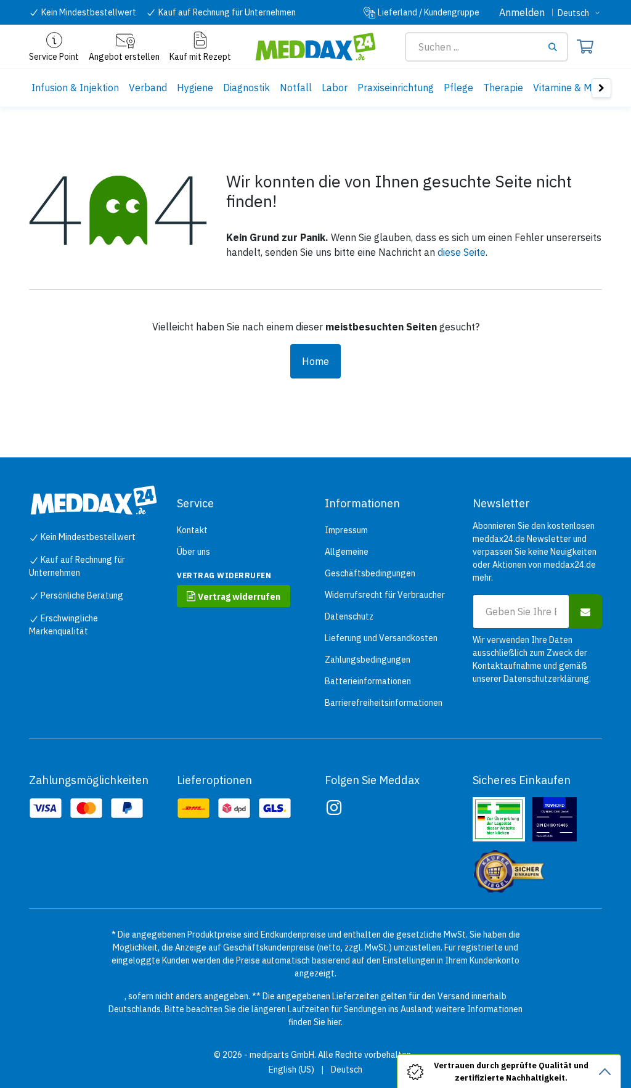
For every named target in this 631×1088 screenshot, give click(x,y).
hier (334, 1022)
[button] (585, 611)
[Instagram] (334, 807)
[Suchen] (557, 46)
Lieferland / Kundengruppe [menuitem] (428, 12)
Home (315, 361)
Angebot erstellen (124, 56)
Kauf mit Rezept (200, 56)
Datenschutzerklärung (546, 678)
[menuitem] (75, 88)
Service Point (54, 56)
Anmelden (522, 12)
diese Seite (462, 252)
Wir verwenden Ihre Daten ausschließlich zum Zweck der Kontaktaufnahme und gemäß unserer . (532, 659)
